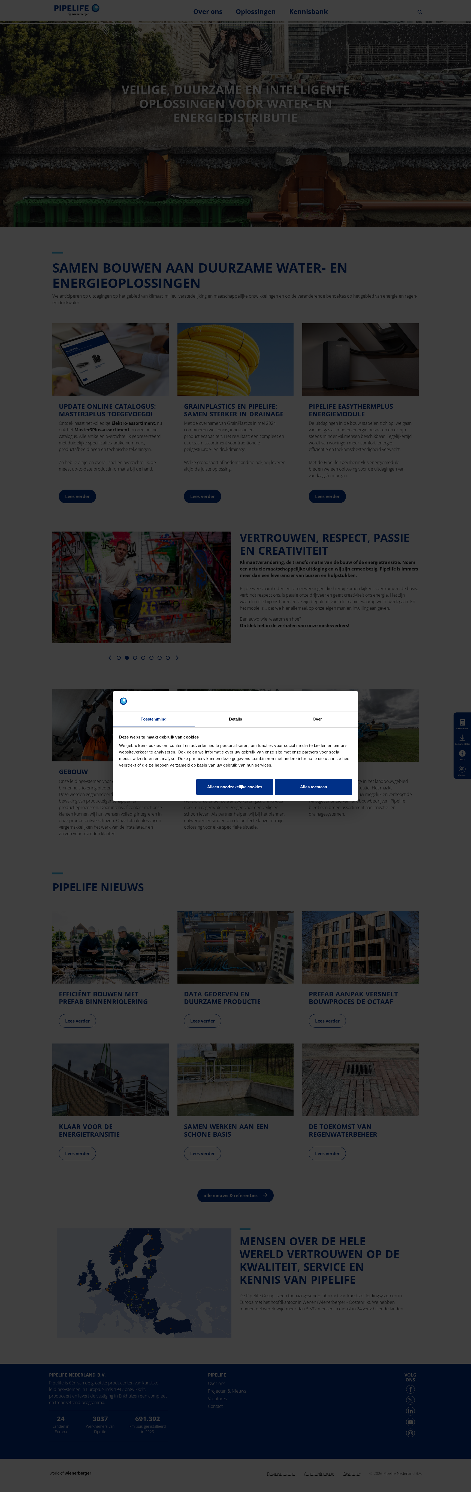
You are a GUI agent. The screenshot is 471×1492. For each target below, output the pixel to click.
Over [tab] (317, 719)
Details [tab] (235, 719)
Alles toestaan (313, 787)
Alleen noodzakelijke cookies (234, 787)
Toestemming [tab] (154, 719)
